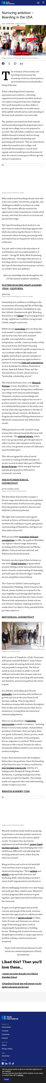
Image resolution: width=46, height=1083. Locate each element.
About (4, 1045)
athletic (5, 874)
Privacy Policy (7, 1049)
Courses (5, 1031)
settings (20, 1075)
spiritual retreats (25, 436)
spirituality (7, 694)
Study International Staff (10, 23)
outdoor (33, 871)
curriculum (20, 329)
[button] (38, 3)
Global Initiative (18, 563)
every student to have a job (14, 768)
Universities (6, 1027)
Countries (5, 1034)
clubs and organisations (32, 362)
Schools (5, 1038)
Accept (6, 1079)
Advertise (5, 1056)
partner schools (25, 918)
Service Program (9, 466)
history (20, 315)
